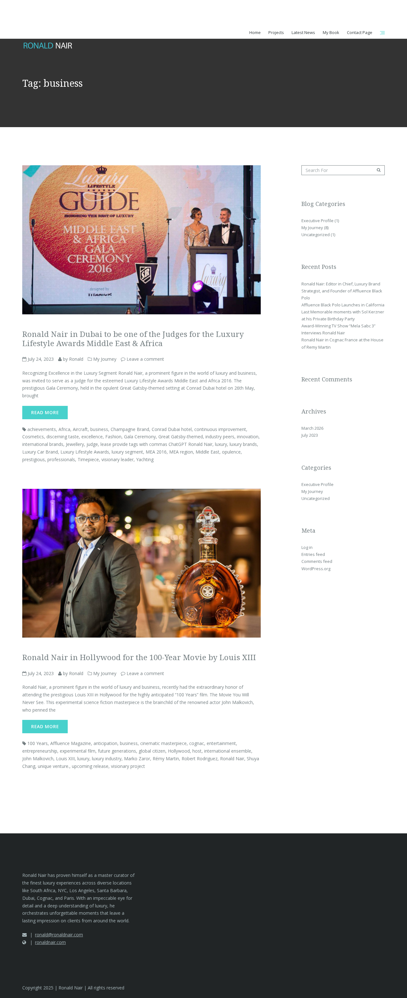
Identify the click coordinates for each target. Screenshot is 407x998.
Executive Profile (317, 220)
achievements (41, 429)
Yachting (145, 459)
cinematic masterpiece (163, 743)
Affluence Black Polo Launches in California (342, 305)
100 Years (37, 743)
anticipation (105, 743)
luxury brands (243, 444)
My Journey (104, 359)
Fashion (113, 437)
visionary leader (117, 459)
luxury (221, 444)
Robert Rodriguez (199, 758)
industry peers (219, 437)
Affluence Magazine (70, 743)
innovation (248, 437)
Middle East (207, 452)
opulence (231, 452)
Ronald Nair (232, 758)
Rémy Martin (166, 758)
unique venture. (53, 766)
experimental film (77, 751)
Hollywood (179, 751)
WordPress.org (315, 568)
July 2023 (309, 435)
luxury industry (106, 758)
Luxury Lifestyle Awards (84, 452)
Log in (307, 547)
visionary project (128, 766)
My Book (331, 32)
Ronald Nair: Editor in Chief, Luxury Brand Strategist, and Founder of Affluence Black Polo (341, 291)
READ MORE (45, 412)
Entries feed (313, 554)
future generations (117, 751)
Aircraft (80, 429)
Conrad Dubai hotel (172, 429)
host (197, 751)
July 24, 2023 (40, 359)
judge (92, 444)
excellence (92, 437)
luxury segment (127, 452)
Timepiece (88, 459)
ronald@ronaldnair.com (59, 935)
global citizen (152, 751)
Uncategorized (315, 234)
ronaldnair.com (50, 942)
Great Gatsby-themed (180, 437)
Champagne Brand (130, 429)
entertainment (221, 743)
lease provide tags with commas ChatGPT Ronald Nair (156, 444)
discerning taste (62, 437)
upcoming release (90, 766)
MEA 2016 (156, 452)
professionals (61, 459)
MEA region (181, 452)
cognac (196, 743)
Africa (64, 429)
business (99, 429)
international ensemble (227, 751)
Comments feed (316, 561)
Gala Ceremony (140, 437)
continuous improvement (220, 429)
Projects (276, 32)
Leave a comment (145, 359)
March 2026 (312, 428)
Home (255, 32)
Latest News (303, 32)
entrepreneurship (39, 751)
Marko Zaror (137, 758)
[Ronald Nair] (48, 27)
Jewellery (75, 444)
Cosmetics (33, 437)
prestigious (33, 459)
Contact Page (359, 32)
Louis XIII (65, 758)
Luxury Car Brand (40, 452)
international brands (42, 444)
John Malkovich (37, 758)
